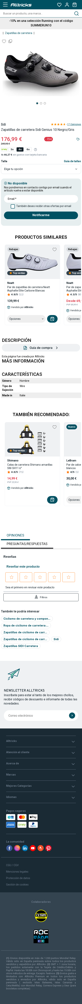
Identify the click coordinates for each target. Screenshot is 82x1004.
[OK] (72, 716)
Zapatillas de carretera (18, 33)
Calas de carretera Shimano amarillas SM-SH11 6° (29, 466)
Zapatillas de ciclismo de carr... (25, 632)
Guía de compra (41, 348)
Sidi (3, 124)
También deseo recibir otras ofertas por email (43, 206)
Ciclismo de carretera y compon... (26, 618)
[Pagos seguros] (28, 821)
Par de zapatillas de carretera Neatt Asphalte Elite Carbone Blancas (28, 289)
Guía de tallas (72, 161)
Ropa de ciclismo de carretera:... (25, 625)
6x (28, 149)
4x (20, 149)
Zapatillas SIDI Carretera (20, 646)
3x (12, 149)
